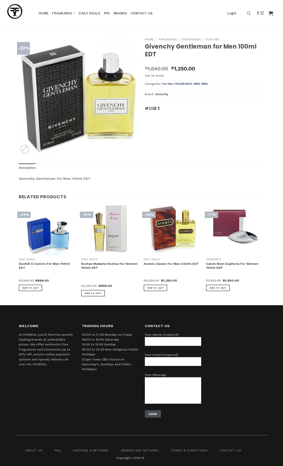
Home (149, 39)
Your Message (155, 375)
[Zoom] (24, 149)
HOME (43, 13)
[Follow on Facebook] (258, 13)
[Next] (264, 255)
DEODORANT (191, 39)
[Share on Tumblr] (159, 110)
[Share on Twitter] (147, 110)
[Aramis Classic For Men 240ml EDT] (173, 229)
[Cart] (271, 13)
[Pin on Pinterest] (155, 110)
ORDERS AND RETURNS (140, 450)
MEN (197, 83)
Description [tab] (27, 167)
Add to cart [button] (30, 287)
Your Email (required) (161, 354)
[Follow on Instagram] (262, 13)
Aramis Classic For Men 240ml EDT (171, 263)
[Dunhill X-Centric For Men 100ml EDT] (48, 236)
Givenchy (161, 94)
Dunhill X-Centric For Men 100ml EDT (44, 265)
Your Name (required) (162, 334)
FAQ (58, 450)
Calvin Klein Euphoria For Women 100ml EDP (232, 265)
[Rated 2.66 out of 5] (90, 281)
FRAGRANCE (62, 13)
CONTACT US (142, 13)
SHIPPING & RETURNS (91, 450)
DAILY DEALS (89, 13)
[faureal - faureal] (18, 13)
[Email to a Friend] (151, 110)
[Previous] (19, 255)
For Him (212, 39)
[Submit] (248, 13)
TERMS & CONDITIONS (189, 450)
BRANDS (120, 13)
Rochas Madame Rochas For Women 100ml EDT (109, 265)
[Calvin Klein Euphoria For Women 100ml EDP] (235, 228)
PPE (107, 13)
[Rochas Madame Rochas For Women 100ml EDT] (110, 228)
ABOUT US (33, 450)
